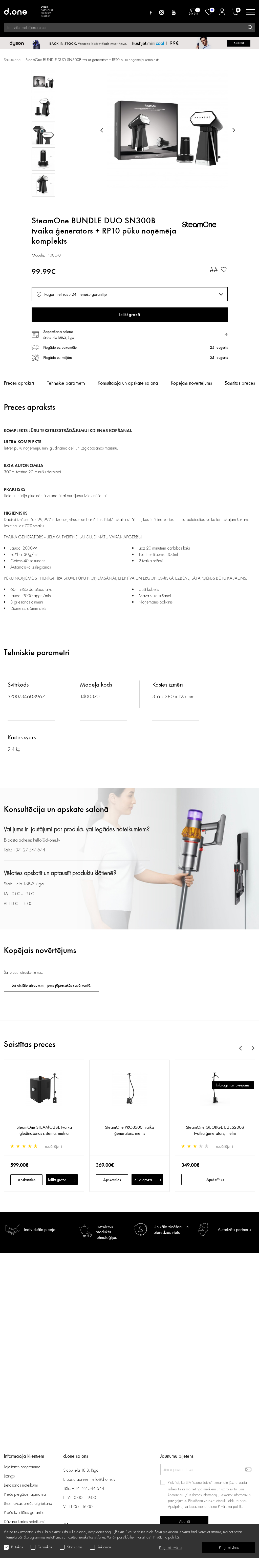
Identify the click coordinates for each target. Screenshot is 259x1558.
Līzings (9, 1476)
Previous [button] (102, 130)
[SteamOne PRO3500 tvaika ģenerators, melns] (129, 1094)
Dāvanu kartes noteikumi (24, 1521)
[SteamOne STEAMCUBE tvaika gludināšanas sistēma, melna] (44, 1094)
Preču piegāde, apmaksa (25, 1494)
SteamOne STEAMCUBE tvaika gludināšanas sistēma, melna (44, 1130)
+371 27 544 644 (88, 1488)
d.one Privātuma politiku (225, 1506)
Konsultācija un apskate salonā (128, 383)
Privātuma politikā (166, 1537)
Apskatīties (26, 1179)
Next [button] (232, 130)
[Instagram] (161, 12)
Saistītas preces (240, 383)
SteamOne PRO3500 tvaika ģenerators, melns (129, 1130)
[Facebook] (151, 12)
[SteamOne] (205, 226)
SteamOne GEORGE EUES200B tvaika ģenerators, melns (215, 1130)
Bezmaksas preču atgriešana (28, 1503)
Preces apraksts (19, 383)
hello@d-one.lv (103, 1479)
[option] (167, 130)
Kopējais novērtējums (191, 383)
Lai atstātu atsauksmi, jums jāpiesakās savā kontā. (51, 985)
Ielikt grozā (57, 1179)
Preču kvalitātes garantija (24, 1512)
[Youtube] (173, 12)
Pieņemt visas (229, 1547)
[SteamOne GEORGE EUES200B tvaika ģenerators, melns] (215, 1094)
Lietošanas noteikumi (21, 1485)
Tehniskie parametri (66, 383)
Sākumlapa (12, 59)
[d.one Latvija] (29, 12)
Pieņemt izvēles (170, 1547)
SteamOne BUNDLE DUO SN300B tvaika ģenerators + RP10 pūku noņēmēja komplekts (92, 59)
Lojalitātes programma (22, 1467)
